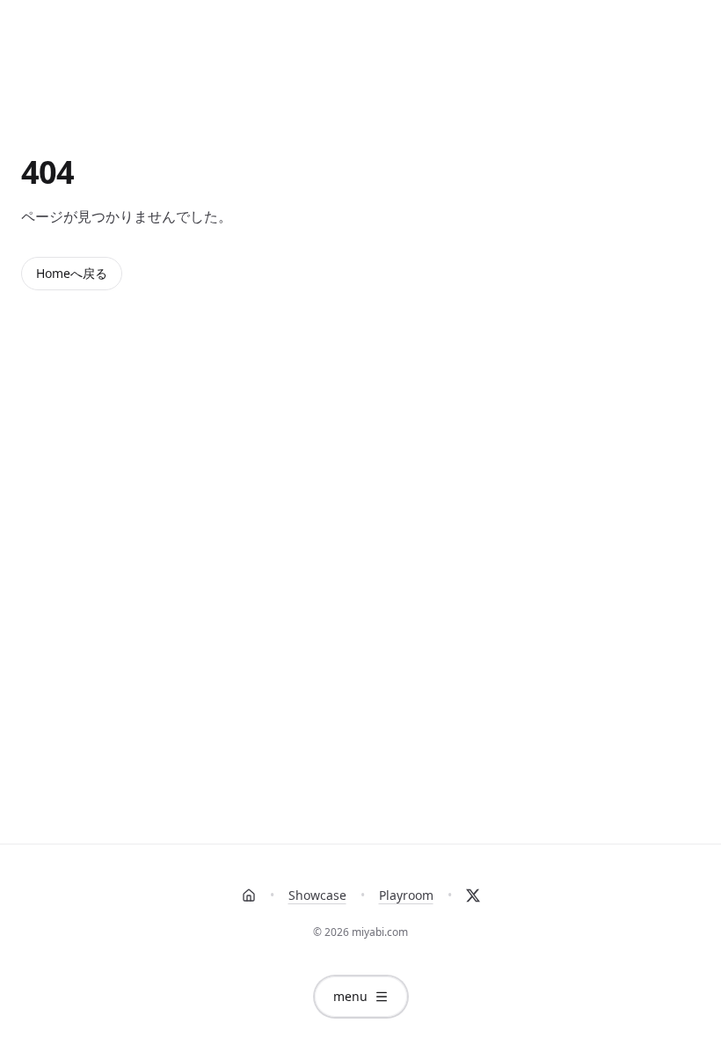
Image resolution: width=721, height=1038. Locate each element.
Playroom (406, 895)
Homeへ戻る (71, 273)
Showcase (317, 895)
